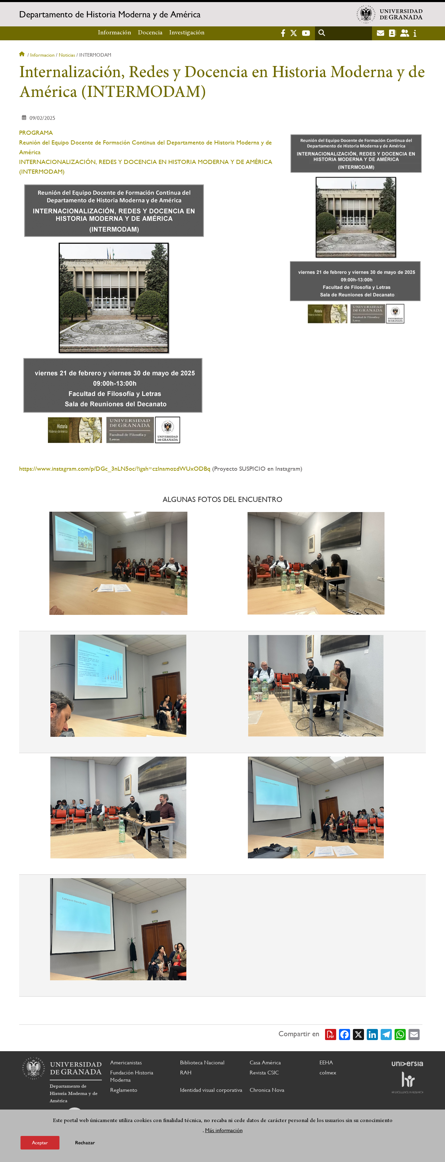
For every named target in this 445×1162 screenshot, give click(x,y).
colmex (327, 1072)
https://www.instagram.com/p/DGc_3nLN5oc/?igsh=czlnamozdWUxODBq (114, 468)
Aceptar (40, 1142)
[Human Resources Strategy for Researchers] (407, 1082)
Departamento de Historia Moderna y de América (110, 14)
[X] (358, 1034)
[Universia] (407, 1064)
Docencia (150, 33)
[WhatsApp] (400, 1034)
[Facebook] (344, 1034)
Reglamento (123, 1090)
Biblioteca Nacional (202, 1062)
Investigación (186, 33)
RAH (186, 1072)
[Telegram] (386, 1034)
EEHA (326, 1062)
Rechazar (85, 1143)
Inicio (22, 54)
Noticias (67, 55)
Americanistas (126, 1062)
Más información (224, 1130)
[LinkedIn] (372, 1034)
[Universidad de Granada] (389, 14)
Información (114, 33)
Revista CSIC (264, 1072)
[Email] (414, 1034)
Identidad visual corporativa (211, 1090)
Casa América (265, 1062)
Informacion (42, 55)
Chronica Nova (267, 1090)
